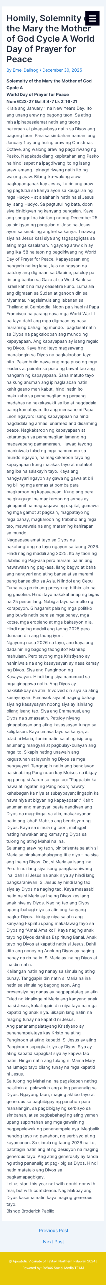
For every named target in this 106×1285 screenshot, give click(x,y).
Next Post (53, 1242)
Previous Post (54, 1230)
